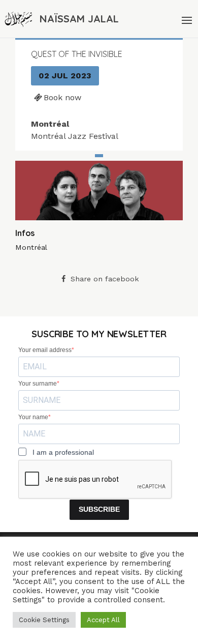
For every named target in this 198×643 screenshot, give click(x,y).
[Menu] (186, 19)
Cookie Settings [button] (44, 620)
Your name (33, 417)
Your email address (45, 350)
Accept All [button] (103, 620)
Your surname (37, 383)
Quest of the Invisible (76, 54)
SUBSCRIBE (99, 509)
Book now (62, 97)
